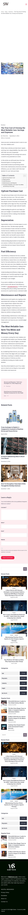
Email (2, 531)
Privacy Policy (5, 892)
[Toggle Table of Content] (23, 175)
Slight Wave (13, 909)
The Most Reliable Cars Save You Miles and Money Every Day (13, 185)
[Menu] (26, 4)
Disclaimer (4, 895)
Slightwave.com (13, 877)
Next (5, 396)
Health (16, 635)
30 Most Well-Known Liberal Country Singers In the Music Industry (17, 718)
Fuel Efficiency (6, 181)
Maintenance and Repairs (10, 183)
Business (3, 125)
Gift (14, 657)
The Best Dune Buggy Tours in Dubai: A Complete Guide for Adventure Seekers (17, 710)
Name (3, 522)
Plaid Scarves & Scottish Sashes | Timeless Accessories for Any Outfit (13, 392)
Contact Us (4, 901)
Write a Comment (5, 138)
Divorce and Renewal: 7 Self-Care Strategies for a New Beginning (13, 382)
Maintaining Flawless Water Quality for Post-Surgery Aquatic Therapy (14, 638)
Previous (8, 386)
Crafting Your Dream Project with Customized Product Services (16, 726)
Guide (11, 635)
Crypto (14, 588)
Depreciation (6, 179)
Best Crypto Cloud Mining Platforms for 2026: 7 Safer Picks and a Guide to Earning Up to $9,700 (14, 616)
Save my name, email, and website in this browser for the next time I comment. (14, 551)
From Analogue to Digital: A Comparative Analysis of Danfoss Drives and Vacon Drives (12, 429)
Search (25, 569)
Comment (4, 507)
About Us (3, 898)
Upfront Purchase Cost (9, 177)
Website (3, 539)
